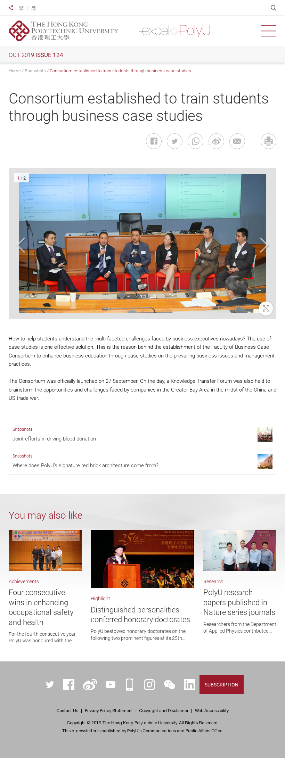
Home (15, 70)
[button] (21, 246)
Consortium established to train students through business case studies (120, 70)
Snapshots (35, 70)
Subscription (221, 684)
